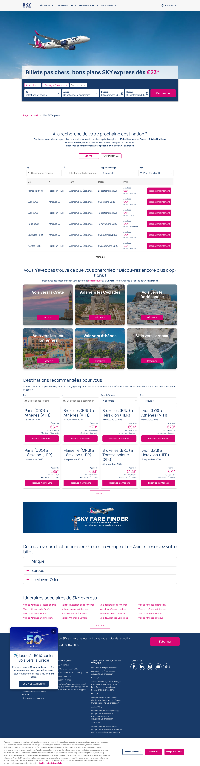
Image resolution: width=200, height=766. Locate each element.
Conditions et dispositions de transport (34, 693)
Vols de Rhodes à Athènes (112, 613)
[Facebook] (133, 666)
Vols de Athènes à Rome (150, 613)
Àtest (66, 92)
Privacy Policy (57, 763)
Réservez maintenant (159, 190)
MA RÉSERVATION (66, 5)
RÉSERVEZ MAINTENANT (34, 683)
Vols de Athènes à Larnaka (74, 617)
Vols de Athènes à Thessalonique (39, 604)
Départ (104, 92)
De (27, 92)
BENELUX (95, 677)
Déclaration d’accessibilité (33, 698)
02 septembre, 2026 (110, 94)
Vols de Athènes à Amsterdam (38, 617)
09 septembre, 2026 (135, 94)
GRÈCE (88, 156)
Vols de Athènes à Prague (150, 617)
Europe (38, 570)
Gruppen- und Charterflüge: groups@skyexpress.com (103, 672)
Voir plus (100, 625)
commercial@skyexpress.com (104, 667)
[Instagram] (150, 666)
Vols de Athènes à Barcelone (114, 617)
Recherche (163, 93)
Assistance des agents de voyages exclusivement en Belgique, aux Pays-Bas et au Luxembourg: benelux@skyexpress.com (106, 685)
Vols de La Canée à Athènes (151, 609)
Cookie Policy (45, 763)
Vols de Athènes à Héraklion (152, 604)
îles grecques (94, 280)
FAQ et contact (62, 664)
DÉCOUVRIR (109, 5)
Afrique (38, 561)
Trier (140, 167)
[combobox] (41, 95)
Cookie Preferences (132, 751)
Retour (129, 92)
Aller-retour (31, 85)
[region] (100, 752)
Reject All (153, 751)
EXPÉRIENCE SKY (89, 5)
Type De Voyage (108, 167)
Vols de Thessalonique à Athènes (78, 604)
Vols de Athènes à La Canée (36, 609)
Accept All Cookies (174, 751)
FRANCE (94, 693)
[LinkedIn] (142, 666)
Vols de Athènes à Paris (34, 613)
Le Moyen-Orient (46, 579)
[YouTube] (158, 666)
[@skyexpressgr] (166, 666)
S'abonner (165, 641)
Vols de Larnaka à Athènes (74, 609)
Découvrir (48, 317)
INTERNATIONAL (111, 156)
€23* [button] (153, 72)
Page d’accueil (30, 115)
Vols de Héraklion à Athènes (113, 604)
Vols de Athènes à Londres (113, 609)
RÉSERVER (47, 5)
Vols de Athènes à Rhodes (74, 613)
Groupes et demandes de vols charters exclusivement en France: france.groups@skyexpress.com (106, 700)
